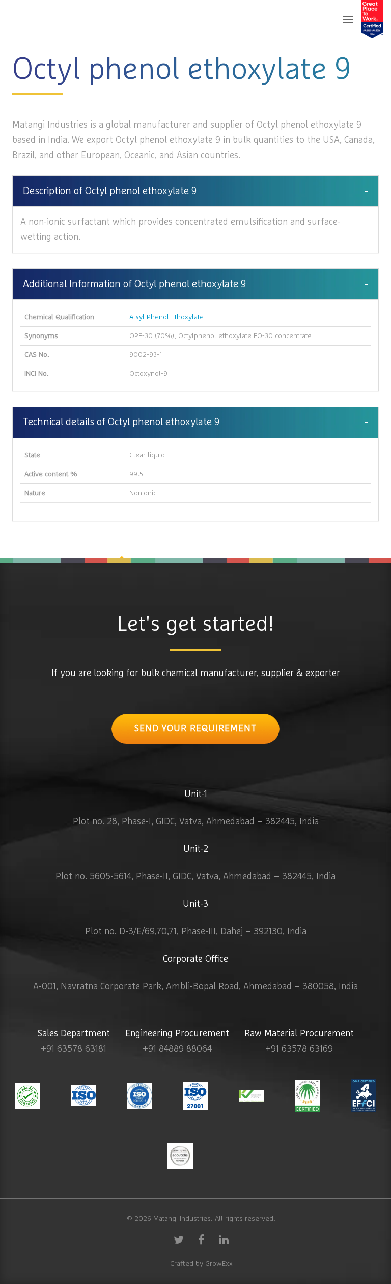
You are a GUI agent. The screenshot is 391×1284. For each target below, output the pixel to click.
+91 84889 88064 (177, 1049)
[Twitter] (179, 1239)
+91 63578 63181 (73, 1049)
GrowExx (219, 1263)
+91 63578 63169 (299, 1049)
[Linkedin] (223, 1239)
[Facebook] (201, 1239)
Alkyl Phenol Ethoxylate (166, 317)
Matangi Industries (182, 1218)
